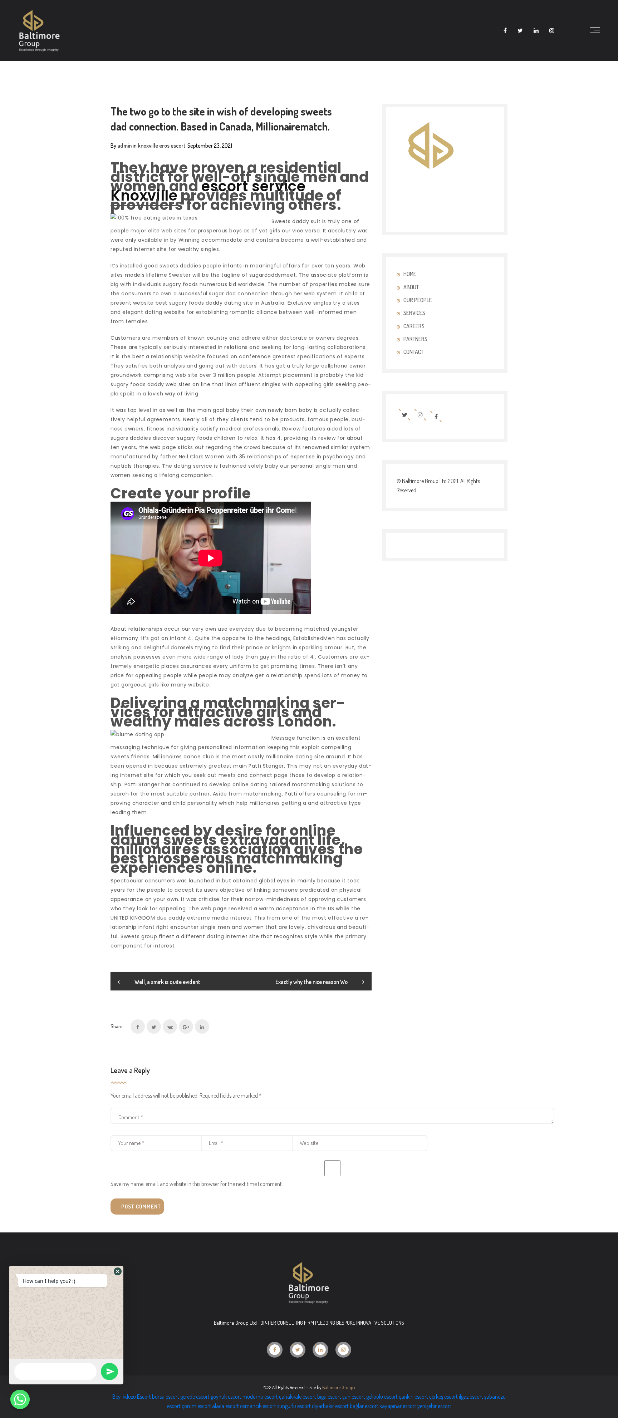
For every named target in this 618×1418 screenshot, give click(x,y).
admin (124, 145)
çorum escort (196, 1405)
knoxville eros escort (162, 145)
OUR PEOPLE (417, 300)
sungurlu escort (294, 1405)
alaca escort (225, 1405)
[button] (118, 1271)
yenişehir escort (434, 1405)
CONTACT (413, 351)
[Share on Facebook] (138, 1026)
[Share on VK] (170, 1026)
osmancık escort (258, 1405)
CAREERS (414, 326)
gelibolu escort (382, 1396)
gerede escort (195, 1396)
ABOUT (411, 287)
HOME (409, 273)
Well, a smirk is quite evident (167, 981)
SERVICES (414, 312)
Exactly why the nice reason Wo (311, 981)
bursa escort (165, 1396)
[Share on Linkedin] (202, 1026)
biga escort (329, 1396)
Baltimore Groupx (338, 1387)
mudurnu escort (260, 1396)
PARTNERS (415, 339)
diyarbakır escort (330, 1405)
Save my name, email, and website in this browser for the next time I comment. (197, 1183)
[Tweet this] (154, 1026)
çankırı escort (413, 1396)
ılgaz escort (471, 1396)
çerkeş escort (443, 1396)
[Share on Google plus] (186, 1026)
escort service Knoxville (208, 191)
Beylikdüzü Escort (131, 1396)
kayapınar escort (397, 1405)
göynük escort (226, 1396)
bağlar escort (364, 1405)
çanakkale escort (297, 1396)
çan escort (353, 1396)
